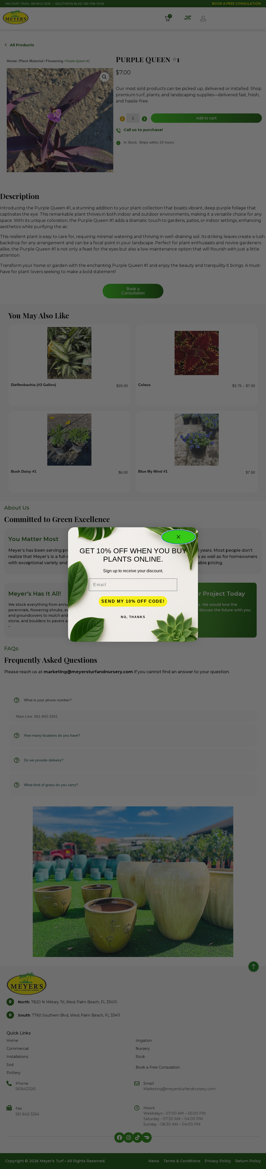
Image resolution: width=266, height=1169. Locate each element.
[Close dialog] (178, 537)
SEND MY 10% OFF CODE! (133, 601)
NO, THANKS (133, 617)
